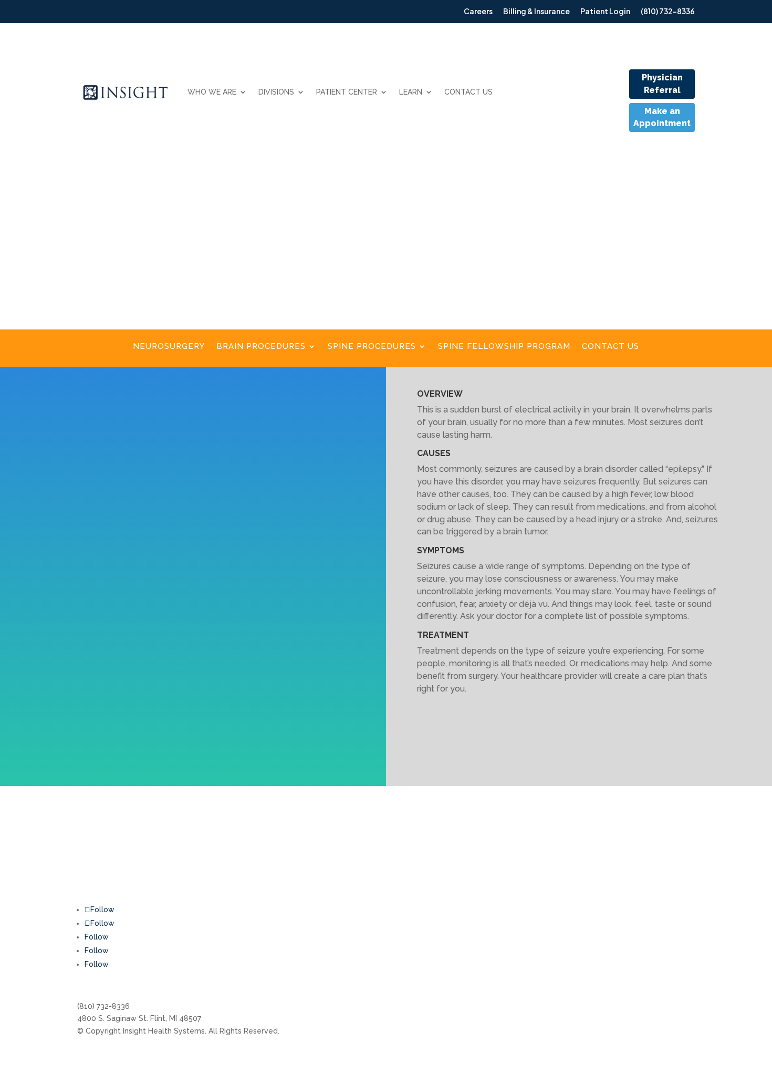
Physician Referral (662, 84)
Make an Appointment (662, 117)
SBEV (654, 858)
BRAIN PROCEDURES (261, 347)
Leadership (533, 858)
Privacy (658, 897)
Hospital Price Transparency (563, 897)
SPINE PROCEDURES (372, 347)
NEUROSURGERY (169, 347)
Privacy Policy (670, 838)
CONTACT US (468, 92)
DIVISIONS (276, 92)
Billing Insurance (431, 838)
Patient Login (426, 897)
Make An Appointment (442, 858)
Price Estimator (541, 878)
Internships (533, 838)
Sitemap (660, 878)
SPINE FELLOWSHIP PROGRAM (504, 347)
